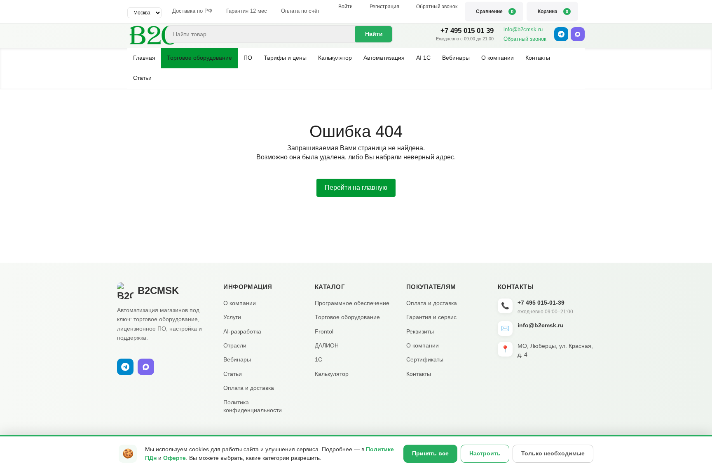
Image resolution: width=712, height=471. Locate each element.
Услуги (232, 317)
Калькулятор (335, 57)
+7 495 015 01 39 (467, 31)
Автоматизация (384, 57)
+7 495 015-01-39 (541, 302)
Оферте (174, 458)
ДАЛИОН (327, 345)
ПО (248, 57)
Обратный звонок (525, 39)
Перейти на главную (356, 187)
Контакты (537, 57)
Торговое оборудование (199, 57)
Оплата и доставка (248, 388)
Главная (144, 57)
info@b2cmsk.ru (523, 29)
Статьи (142, 78)
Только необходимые (553, 453)
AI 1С (423, 57)
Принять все (430, 453)
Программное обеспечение (352, 303)
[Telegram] (561, 34)
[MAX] (578, 34)
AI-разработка (242, 331)
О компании (497, 57)
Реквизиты (420, 331)
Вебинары (456, 57)
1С (318, 359)
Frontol (324, 331)
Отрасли (234, 345)
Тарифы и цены (285, 57)
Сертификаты (424, 359)
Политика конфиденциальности (252, 406)
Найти (374, 33)
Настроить (485, 453)
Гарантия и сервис (431, 317)
